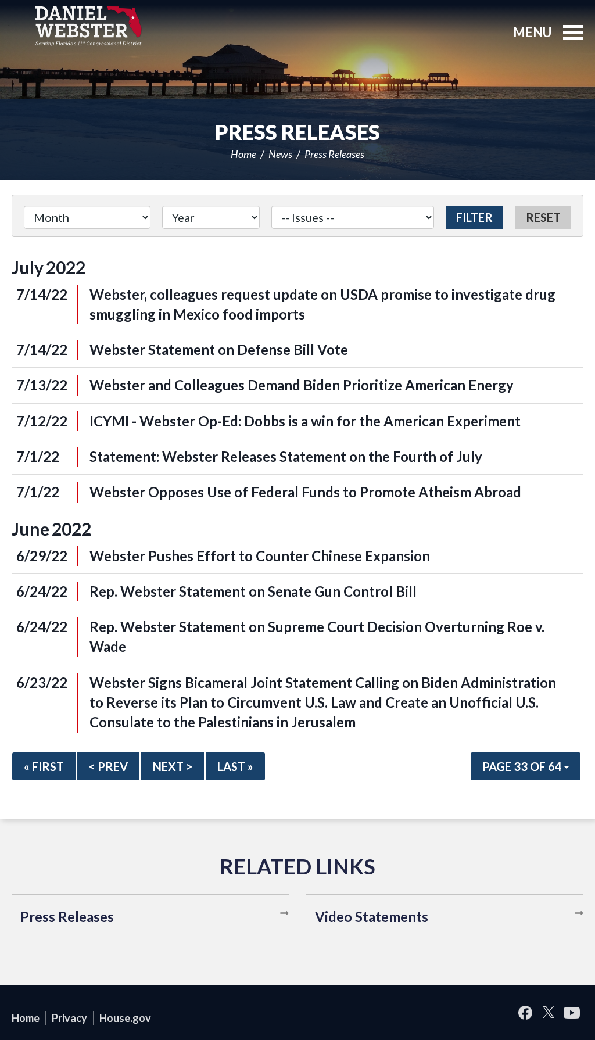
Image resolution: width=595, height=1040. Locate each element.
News (280, 154)
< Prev (108, 766)
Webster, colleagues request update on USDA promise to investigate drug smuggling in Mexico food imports (322, 304)
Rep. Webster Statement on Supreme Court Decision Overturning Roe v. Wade (316, 636)
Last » (235, 766)
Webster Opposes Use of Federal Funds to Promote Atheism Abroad (305, 491)
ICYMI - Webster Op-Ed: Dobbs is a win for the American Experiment (305, 421)
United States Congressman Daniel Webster (89, 26)
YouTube (571, 1012)
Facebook (525, 1012)
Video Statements (371, 916)
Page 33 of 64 (523, 766)
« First (44, 766)
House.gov (125, 1018)
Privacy (69, 1018)
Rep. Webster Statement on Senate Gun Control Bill (253, 591)
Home (243, 154)
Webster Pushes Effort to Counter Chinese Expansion (259, 555)
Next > (172, 766)
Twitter (548, 1012)
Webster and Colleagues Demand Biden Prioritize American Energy (301, 384)
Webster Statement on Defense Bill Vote (218, 349)
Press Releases (334, 154)
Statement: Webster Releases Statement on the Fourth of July (285, 456)
